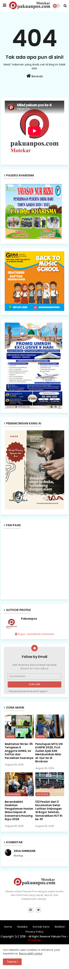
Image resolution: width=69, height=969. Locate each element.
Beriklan (60, 927)
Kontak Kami (41, 927)
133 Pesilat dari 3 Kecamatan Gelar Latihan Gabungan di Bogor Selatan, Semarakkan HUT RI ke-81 (48, 810)
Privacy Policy (34, 932)
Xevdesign (34, 940)
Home (8, 927)
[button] (65, 6)
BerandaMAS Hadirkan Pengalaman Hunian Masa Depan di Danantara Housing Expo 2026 (19, 810)
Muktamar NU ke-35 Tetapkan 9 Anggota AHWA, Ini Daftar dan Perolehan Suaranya (19, 751)
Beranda (37, 76)
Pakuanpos (29, 619)
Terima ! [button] (12, 962)
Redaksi (22, 927)
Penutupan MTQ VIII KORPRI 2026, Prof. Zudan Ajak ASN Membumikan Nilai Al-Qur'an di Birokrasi (49, 752)
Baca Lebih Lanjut (30, 953)
